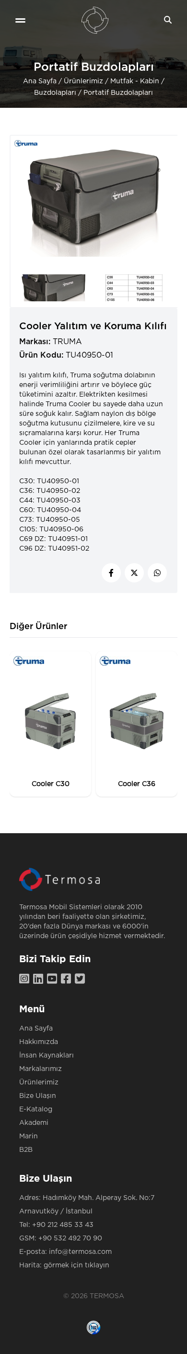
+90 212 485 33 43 (63, 1225)
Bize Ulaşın (37, 1096)
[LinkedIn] (40, 979)
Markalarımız (40, 1069)
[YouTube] (54, 979)
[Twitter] (82, 979)
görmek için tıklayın (76, 1265)
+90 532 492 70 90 (70, 1238)
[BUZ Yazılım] (93, 1327)
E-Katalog (35, 1109)
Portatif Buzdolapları (118, 93)
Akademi (33, 1123)
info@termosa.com (80, 1252)
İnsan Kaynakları (46, 1055)
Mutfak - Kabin (134, 81)
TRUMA (67, 342)
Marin (28, 1136)
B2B (26, 1150)
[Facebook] (68, 979)
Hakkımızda (38, 1042)
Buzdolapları (55, 93)
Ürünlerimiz (83, 81)
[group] (50, 724)
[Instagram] (26, 979)
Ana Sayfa (40, 81)
